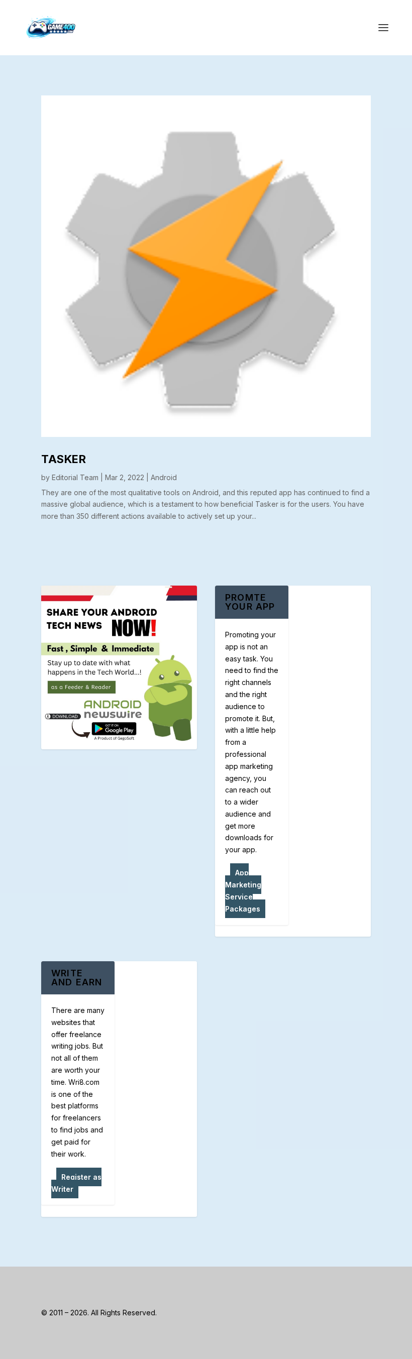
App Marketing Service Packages (243, 890)
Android (164, 477)
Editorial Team (75, 477)
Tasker (63, 459)
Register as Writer (76, 1183)
